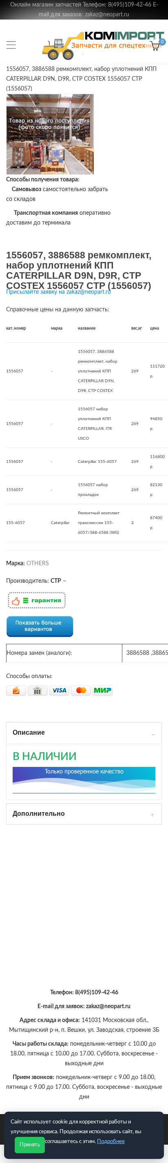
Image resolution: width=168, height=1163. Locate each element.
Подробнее (111, 1141)
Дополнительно (39, 813)
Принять (30, 1145)
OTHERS (38, 563)
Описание (29, 732)
